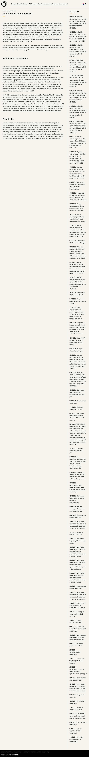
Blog (48, 752)
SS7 (15, 11)
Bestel (19, 4)
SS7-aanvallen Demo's (7, 752)
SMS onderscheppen (8, 11)
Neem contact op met (60, 4)
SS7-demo (33, 4)
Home (13, 4)
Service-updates (44, 4)
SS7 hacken (19, 752)
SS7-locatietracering (30, 752)
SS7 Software (41, 752)
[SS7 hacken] (5, 4)
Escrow (25, 4)
